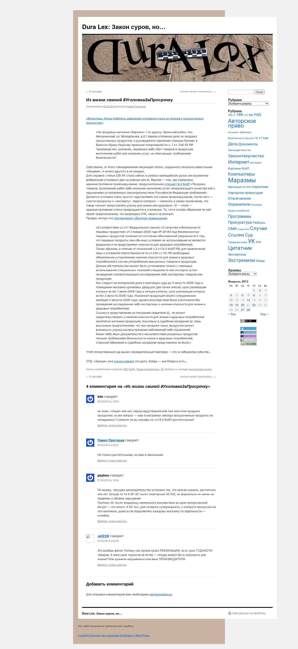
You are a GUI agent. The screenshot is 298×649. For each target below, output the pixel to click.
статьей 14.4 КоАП (177, 184)
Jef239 (103, 536)
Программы (239, 216)
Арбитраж (245, 132)
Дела (233, 143)
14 (248, 300)
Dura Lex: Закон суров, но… (123, 26)
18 (231, 305)
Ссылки (236, 234)
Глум (264, 138)
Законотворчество (246, 155)
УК (162, 369)
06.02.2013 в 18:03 (108, 401)
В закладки (94, 91)
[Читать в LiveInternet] (248, 340)
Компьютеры (241, 174)
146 (239, 114)
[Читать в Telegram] (248, 329)
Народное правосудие (245, 193)
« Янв (232, 314)
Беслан (250, 138)
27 (242, 310)
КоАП (132, 369)
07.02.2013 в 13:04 (108, 480)
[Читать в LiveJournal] (248, 332)
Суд (249, 234)
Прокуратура (240, 222)
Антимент (233, 132)
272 (246, 115)
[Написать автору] (248, 344)
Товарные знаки (237, 242)
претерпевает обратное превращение (140, 218)
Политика (256, 204)
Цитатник (240, 248)
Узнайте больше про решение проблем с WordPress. (114, 635)
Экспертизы (237, 254)
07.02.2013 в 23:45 (108, 540)
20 (242, 305)
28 (248, 310)
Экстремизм (241, 260)
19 (236, 305)
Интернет (238, 162)
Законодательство (239, 150)
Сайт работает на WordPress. (249, 613)
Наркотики (260, 187)
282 (251, 114)
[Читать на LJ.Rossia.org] (248, 336)
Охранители (239, 204)
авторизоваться (161, 594)
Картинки (234, 168)
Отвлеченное (239, 198)
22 (254, 305)
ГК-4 (257, 138)
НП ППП (246, 187)
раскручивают (124, 361)
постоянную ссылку (200, 369)
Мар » (264, 314)
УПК (258, 242)
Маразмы (242, 180)
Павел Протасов (136, 106)
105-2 (231, 114)
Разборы (259, 222)
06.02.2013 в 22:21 (108, 445)
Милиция (234, 187)
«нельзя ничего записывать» (197, 91)
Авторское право (242, 123)
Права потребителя (147, 369)
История (255, 162)
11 (231, 300)
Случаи (258, 228)
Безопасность (236, 138)
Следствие (243, 229)
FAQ (257, 114)
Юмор (260, 261)
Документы (248, 144)
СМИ (232, 228)
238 (125, 369)
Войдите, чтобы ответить (112, 425)
